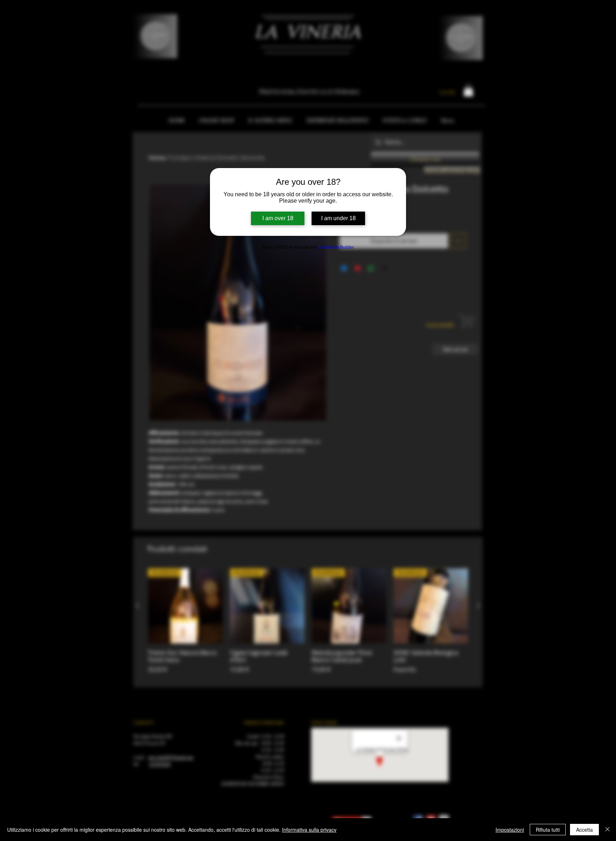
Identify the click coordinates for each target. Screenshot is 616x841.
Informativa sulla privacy (309, 829)
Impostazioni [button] (510, 829)
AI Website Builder (336, 247)
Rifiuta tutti (548, 829)
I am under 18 (338, 218)
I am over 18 (277, 218)
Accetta (584, 829)
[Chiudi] (607, 829)
